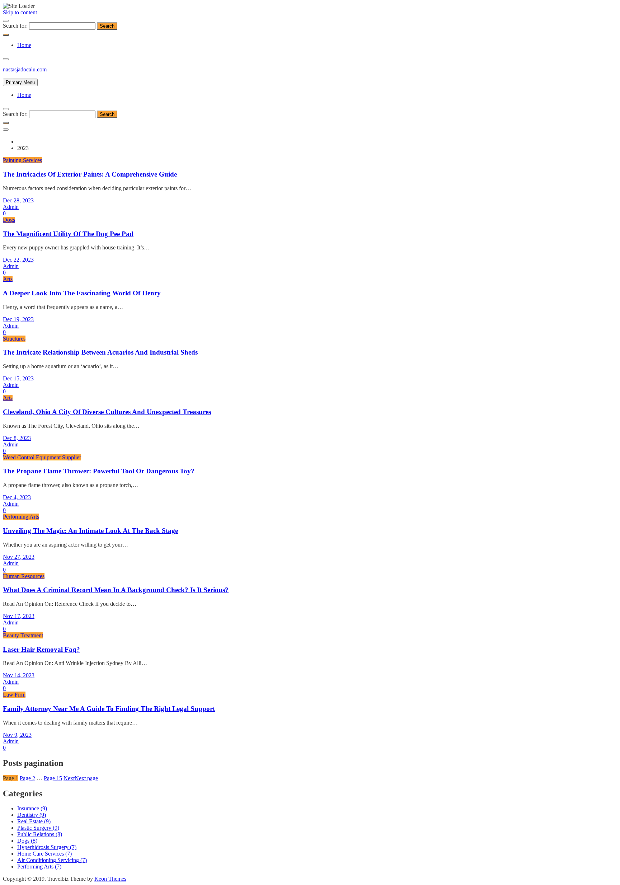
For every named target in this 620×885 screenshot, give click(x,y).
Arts (8, 279)
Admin (11, 207)
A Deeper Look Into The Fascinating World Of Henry (82, 293)
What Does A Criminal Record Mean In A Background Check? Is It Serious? (116, 590)
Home (24, 45)
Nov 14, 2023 (18, 675)
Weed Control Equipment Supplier (42, 457)
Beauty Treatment (23, 635)
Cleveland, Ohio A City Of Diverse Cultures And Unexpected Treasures (107, 412)
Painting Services (22, 160)
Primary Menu (20, 82)
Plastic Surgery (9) (38, 828)
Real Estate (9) (34, 821)
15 (53, 778)
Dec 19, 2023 (18, 319)
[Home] (19, 142)
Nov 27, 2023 (18, 557)
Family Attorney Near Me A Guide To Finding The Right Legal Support (109, 708)
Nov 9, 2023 (17, 735)
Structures (14, 339)
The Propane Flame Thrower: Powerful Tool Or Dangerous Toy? (98, 471)
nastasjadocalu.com (25, 69)
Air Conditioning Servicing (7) (52, 860)
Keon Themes (110, 879)
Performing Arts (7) (39, 866)
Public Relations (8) (39, 834)
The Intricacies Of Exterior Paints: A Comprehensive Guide (90, 174)
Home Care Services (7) (44, 854)
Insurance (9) (32, 808)
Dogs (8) (27, 841)
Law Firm (14, 695)
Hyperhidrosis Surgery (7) (46, 847)
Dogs (9, 220)
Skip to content (20, 12)
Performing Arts (21, 517)
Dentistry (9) (31, 815)
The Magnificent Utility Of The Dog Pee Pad (68, 234)
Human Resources (23, 576)
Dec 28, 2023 (18, 200)
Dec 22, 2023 (18, 260)
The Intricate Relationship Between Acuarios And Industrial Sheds (100, 352)
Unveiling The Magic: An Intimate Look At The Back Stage (90, 530)
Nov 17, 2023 (18, 616)
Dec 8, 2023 (17, 438)
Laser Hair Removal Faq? (41, 649)
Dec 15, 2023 (18, 378)
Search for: (15, 26)
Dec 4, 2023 (17, 497)
